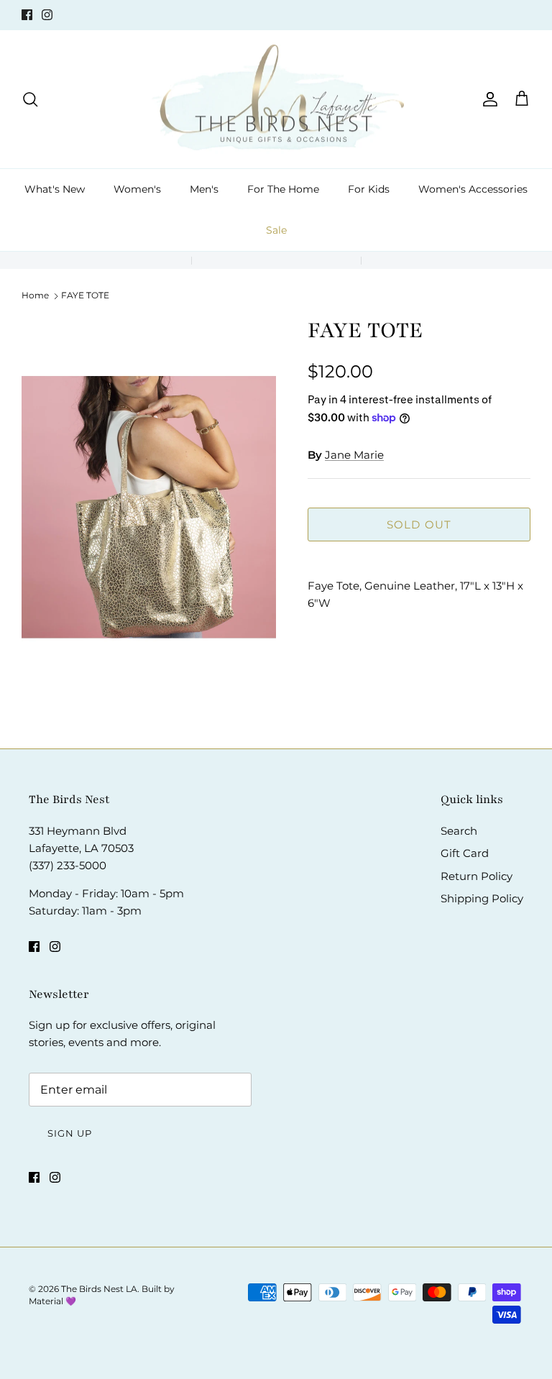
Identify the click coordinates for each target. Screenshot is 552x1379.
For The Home (283, 189)
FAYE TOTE (85, 295)
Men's (204, 189)
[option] (149, 507)
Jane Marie (354, 455)
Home (35, 295)
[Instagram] (47, 14)
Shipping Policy (482, 898)
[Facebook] (27, 14)
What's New (54, 189)
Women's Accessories (473, 189)
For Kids (369, 189)
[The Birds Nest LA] (276, 100)
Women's (137, 189)
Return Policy (476, 876)
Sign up (69, 1133)
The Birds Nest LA (99, 1288)
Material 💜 (52, 1301)
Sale (276, 230)
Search (459, 831)
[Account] (487, 99)
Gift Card (465, 853)
